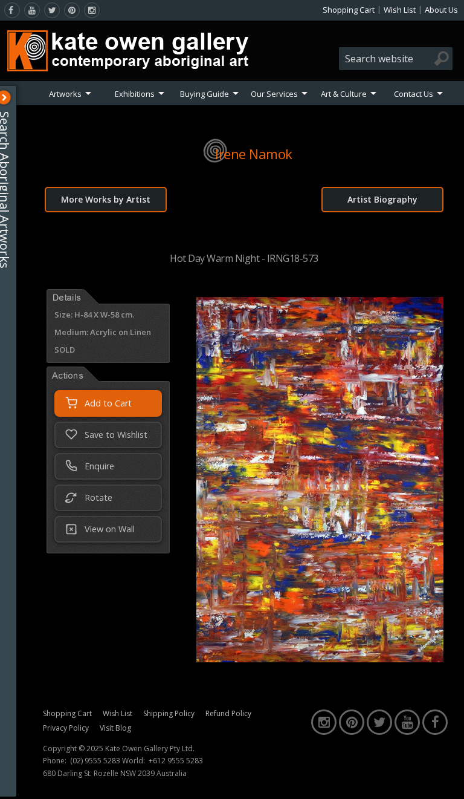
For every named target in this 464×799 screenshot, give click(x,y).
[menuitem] (70, 94)
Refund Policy (228, 713)
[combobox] (396, 58)
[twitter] (52, 10)
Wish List (400, 9)
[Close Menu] (10, 97)
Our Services (274, 93)
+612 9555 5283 (176, 761)
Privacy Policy (66, 728)
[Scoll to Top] (446, 780)
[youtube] (32, 10)
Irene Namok (253, 154)
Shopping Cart (349, 9)
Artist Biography (382, 199)
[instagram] (92, 10)
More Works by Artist (105, 199)
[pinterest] (72, 10)
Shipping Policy (169, 713)
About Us (441, 9)
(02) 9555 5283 (95, 761)
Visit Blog (115, 728)
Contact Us (413, 93)
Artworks (65, 93)
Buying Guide (204, 93)
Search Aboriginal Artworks (11, 190)
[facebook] (12, 10)
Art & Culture (344, 93)
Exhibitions (135, 93)
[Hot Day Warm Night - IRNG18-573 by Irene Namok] (319, 658)
